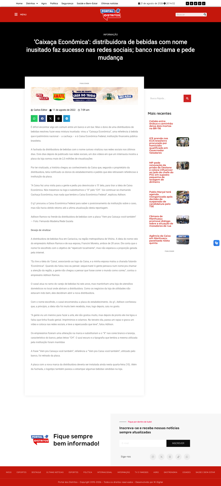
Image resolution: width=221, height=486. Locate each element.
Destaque (36, 472)
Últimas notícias (109, 3)
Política (54, 3)
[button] (34, 118)
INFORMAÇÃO (110, 34)
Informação (123, 472)
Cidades (187, 472)
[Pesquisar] (205, 14)
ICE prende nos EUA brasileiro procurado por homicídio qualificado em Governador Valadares (158, 145)
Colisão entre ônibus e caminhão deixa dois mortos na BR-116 (161, 125)
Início (9, 472)
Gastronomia (170, 472)
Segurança (67, 3)
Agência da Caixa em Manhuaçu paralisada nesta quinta (160, 239)
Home (19, 3)
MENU (23, 14)
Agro (44, 3)
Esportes (21, 472)
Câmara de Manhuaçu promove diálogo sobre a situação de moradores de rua (161, 221)
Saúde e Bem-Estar (87, 3)
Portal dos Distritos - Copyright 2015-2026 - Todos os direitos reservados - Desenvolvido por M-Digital (110, 482)
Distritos (30, 3)
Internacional (104, 472)
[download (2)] (84, 95)
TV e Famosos (141, 472)
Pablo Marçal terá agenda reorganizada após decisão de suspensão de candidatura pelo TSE (160, 199)
